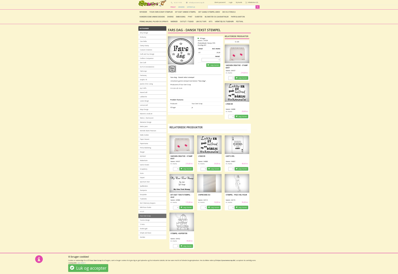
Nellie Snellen (144, 135)
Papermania (144, 143)
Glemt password (219, 2)
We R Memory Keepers (147, 203)
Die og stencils (229, 12)
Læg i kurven (214, 65)
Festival (239, 21)
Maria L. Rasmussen (146, 118)
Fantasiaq (143, 75)
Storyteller (143, 195)
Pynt (190, 17)
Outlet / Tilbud (187, 21)
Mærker (174, 21)
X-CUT (142, 212)
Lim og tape (201, 21)
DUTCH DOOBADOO (147, 67)
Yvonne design (145, 220)
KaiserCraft (143, 92)
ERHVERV (181, 7)
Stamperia (143, 190)
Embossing (180, 17)
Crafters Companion (146, 58)
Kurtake (142, 237)
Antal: (217, 56)
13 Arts (142, 224)
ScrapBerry (143, 169)
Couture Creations (146, 50)
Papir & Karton (238, 17)
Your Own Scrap (145, 216)
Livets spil (230, 156)
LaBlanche (143, 97)
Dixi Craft (143, 63)
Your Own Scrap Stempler (161, 12)
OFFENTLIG (191, 7)
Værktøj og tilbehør (224, 21)
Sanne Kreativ (144, 165)
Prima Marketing (145, 148)
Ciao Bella (143, 41)
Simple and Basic (145, 233)
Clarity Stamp (144, 46)
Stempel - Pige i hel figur (236, 195)
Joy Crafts (143, 88)
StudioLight (143, 229)
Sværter (198, 17)
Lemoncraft (144, 105)
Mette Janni (144, 126)
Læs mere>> (81, 263)
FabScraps (143, 71)
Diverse (170, 17)
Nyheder (143, 12)
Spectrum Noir (145, 182)
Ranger (142, 152)
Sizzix (142, 173)
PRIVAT (173, 7)
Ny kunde (239, 2)
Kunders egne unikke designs (152, 17)
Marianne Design (145, 122)
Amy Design (144, 33)
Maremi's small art (146, 114)
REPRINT (143, 156)
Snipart (142, 177)
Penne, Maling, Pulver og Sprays (154, 21)
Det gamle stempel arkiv (209, 12)
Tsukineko (143, 199)
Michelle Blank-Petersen (148, 131)
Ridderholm (144, 160)
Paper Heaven (144, 139)
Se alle (237, 42)
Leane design (144, 101)
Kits (210, 21)
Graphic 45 (143, 80)
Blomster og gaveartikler (217, 17)
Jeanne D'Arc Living (146, 84)
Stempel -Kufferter (178, 233)
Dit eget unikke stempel (185, 12)
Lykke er (229, 104)
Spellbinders (144, 186)
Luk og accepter (90, 268)
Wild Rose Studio (145, 207)
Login (230, 2)
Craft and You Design (147, 54)
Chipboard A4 (204, 195)
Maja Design (144, 109)
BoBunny (143, 37)
